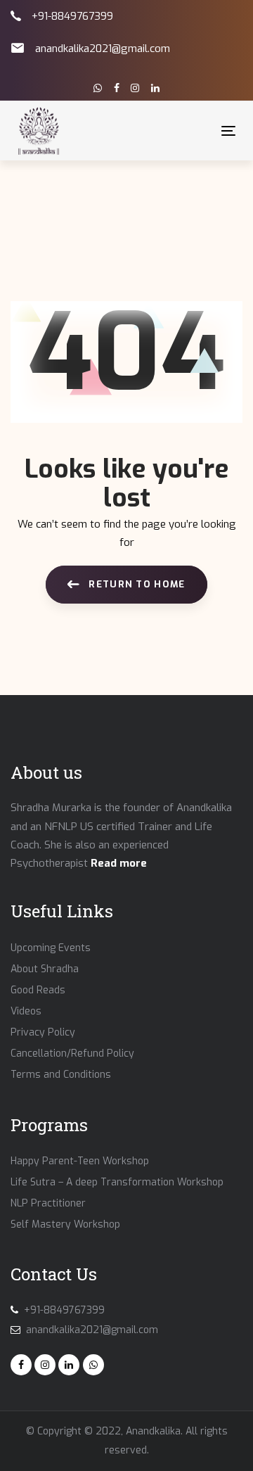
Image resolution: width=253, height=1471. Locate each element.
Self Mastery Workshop (65, 1224)
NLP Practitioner (48, 1203)
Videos (26, 1011)
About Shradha (45, 969)
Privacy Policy (43, 1032)
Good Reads (38, 990)
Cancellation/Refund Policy (72, 1053)
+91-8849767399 (72, 16)
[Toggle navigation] (199, 130)
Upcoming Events (51, 948)
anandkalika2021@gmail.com (102, 49)
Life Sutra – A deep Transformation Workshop (117, 1182)
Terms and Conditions (61, 1074)
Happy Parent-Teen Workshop (80, 1161)
